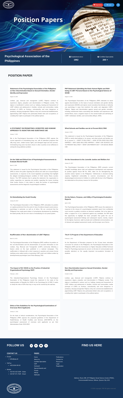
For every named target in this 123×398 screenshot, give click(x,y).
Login (109, 5)
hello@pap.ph (14, 359)
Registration (98, 5)
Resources (59, 361)
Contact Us (59, 359)
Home (36, 357)
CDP (35, 364)
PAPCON (37, 375)
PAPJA (36, 372)
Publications (59, 357)
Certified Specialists (40, 361)
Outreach (37, 366)
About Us (37, 359)
